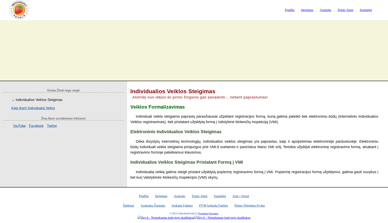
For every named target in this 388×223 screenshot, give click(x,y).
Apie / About (240, 196)
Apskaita (325, 10)
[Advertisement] (194, 50)
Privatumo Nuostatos (208, 213)
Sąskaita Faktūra (182, 205)
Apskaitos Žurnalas (152, 205)
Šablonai (128, 205)
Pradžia (289, 10)
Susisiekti (366, 10)
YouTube (19, 126)
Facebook (36, 126)
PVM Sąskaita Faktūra (213, 205)
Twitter (52, 126)
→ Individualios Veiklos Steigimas (36, 100)
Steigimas (307, 10)
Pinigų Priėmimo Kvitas (249, 205)
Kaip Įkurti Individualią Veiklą (33, 108)
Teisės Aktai (345, 10)
